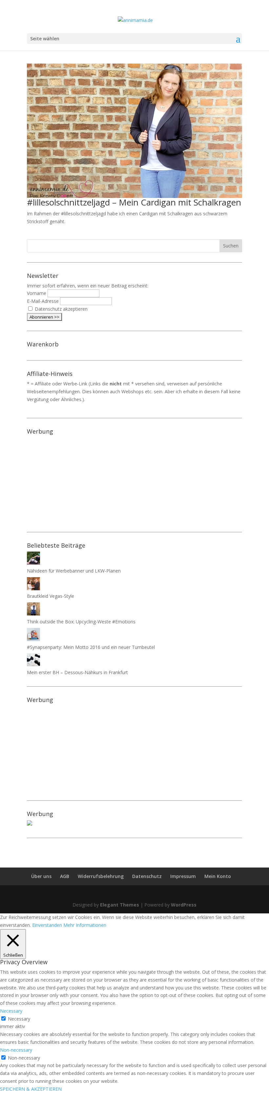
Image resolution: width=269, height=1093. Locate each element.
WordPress (184, 905)
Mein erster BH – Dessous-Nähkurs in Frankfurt (77, 672)
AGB (64, 876)
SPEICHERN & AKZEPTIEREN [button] (31, 1089)
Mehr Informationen (84, 925)
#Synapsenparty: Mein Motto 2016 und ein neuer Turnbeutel (91, 647)
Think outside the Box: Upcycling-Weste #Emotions (81, 621)
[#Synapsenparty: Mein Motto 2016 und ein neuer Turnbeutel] (33, 639)
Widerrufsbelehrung (101, 876)
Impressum (183, 876)
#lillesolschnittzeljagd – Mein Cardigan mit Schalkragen (134, 202)
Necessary (19, 1019)
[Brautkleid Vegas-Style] (33, 588)
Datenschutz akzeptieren (61, 309)
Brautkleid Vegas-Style (50, 596)
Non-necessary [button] (16, 1050)
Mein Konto (217, 876)
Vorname (36, 293)
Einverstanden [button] (47, 925)
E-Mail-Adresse (43, 301)
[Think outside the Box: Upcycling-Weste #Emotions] (33, 614)
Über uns (41, 876)
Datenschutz (147, 876)
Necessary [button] (11, 1011)
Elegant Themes (119, 905)
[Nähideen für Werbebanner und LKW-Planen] (33, 563)
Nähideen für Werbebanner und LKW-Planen (74, 571)
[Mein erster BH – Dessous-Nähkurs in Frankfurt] (33, 664)
